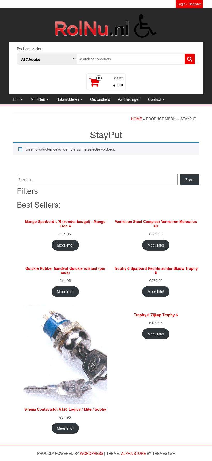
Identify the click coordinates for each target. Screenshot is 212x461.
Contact (155, 99)
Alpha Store (133, 453)
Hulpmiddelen (68, 99)
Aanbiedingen (129, 99)
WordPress (91, 453)
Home (18, 99)
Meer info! (65, 245)
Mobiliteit (38, 99)
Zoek (189, 179)
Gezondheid (100, 99)
